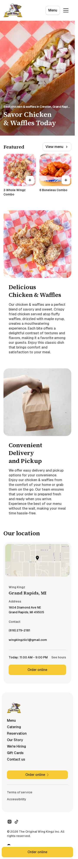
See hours (58, 657)
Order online (37, 669)
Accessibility (16, 799)
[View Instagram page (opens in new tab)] (9, 821)
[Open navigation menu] (66, 10)
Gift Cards (15, 753)
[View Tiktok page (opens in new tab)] (16, 821)
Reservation (17, 733)
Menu (52, 10)
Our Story (15, 740)
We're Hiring (16, 746)
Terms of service (19, 792)
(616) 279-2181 (19, 631)
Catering (14, 727)
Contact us (16, 759)
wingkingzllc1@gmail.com (28, 641)
